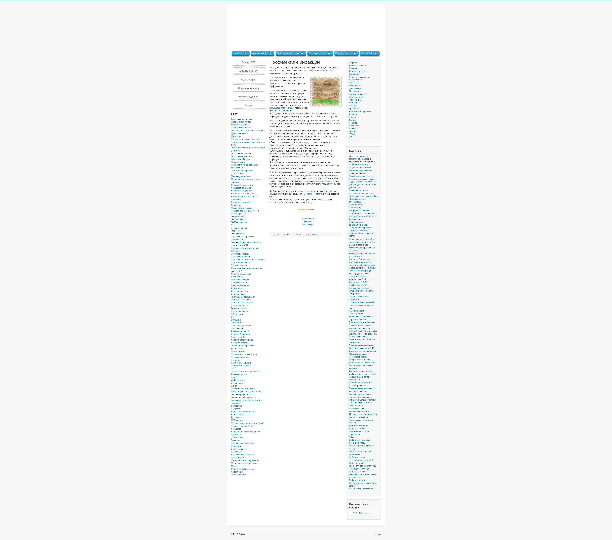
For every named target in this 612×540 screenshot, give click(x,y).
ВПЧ (233, 316)
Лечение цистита (239, 374)
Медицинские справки (241, 207)
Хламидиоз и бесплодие (361, 371)
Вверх (378, 533)
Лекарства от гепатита (242, 184)
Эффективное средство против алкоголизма (360, 229)
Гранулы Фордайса (240, 285)
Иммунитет (236, 322)
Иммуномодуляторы (241, 325)
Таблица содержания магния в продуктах (362, 476)
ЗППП (234, 385)
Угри (351, 82)
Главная (237, 53)
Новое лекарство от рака (361, 176)
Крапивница (354, 108)
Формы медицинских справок (245, 139)
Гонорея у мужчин (239, 282)
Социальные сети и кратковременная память (361, 192)
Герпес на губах (238, 308)
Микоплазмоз (355, 85)
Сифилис (353, 62)
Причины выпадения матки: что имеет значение (362, 390)
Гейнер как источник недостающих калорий (360, 166)
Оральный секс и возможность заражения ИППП (246, 244)
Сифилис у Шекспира (359, 439)
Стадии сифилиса (239, 265)
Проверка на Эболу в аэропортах (359, 433)
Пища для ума (356, 204)
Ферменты (236, 230)
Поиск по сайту (238, 474)
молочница (321, 180)
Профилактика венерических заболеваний (245, 166)
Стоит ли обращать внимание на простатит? (246, 269)
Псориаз (353, 122)
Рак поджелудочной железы (362, 216)
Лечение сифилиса (358, 65)
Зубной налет (237, 382)
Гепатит (352, 131)
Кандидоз (235, 359)
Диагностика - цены (287, 53)
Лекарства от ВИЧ (358, 282)
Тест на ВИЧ (237, 219)
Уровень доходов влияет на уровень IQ (362, 186)
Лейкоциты (236, 205)
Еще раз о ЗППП (357, 428)
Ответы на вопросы (248, 87)
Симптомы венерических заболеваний (243, 238)
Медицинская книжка (241, 121)
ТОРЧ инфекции (239, 222)
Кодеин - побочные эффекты (363, 181)
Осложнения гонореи (241, 153)
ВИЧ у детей (237, 314)
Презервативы (238, 162)
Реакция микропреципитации (245, 248)
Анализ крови (237, 414)
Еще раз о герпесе (358, 471)
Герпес (352, 128)
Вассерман (236, 405)
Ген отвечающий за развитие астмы (363, 484)
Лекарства (236, 428)
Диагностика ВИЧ (357, 279)
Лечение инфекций (240, 331)
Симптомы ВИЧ (356, 276)
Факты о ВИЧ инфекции (360, 270)
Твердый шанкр (238, 216)
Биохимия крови (239, 448)
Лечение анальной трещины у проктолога (362, 255)
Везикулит (236, 434)
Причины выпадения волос (362, 345)
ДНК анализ (237, 417)
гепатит (318, 193)
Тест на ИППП (248, 62)
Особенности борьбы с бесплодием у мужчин (248, 149)
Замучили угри (356, 313)
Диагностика (308, 218)
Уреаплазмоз (355, 88)
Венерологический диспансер (245, 431)
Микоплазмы (355, 379)
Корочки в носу (356, 219)
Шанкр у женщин (239, 227)
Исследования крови (241, 365)
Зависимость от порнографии (363, 196)
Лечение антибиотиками (242, 468)
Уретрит (353, 119)
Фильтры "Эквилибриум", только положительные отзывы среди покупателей (362, 262)
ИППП (234, 368)
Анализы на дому (248, 70)
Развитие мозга (356, 310)
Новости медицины (248, 96)
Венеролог (236, 440)
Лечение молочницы (241, 273)
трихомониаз (287, 107)
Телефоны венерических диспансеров (243, 347)
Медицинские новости (241, 127)
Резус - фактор (238, 213)
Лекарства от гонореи (241, 187)
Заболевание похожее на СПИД (361, 447)
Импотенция (237, 328)
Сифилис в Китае (357, 480)
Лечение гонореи (357, 71)
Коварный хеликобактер (242, 425)
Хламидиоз (308, 224)
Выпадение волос (239, 311)
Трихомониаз (355, 99)
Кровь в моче (237, 351)
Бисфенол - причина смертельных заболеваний (362, 212)
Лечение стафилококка (242, 339)
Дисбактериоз (237, 293)
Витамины (236, 319)
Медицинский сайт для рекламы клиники (246, 180)
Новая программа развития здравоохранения (362, 318)
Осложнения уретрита (241, 156)
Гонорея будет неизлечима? (362, 465)
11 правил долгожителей (361, 460)
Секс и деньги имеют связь (362, 178)
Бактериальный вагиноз (242, 454)
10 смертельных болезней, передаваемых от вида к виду (362, 305)
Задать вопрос (248, 79)
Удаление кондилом (358, 224)
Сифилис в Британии (359, 376)
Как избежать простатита (361, 488)
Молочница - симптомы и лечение (361, 367)
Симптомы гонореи (240, 253)
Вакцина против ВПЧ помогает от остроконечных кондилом (362, 247)
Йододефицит (355, 207)
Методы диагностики (241, 176)
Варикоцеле (237, 437)
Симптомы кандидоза (241, 118)
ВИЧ (351, 137)
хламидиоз (274, 107)
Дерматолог (237, 288)
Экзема (352, 105)
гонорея (297, 104)
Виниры (234, 377)
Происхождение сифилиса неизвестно (362, 341)
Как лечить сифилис (241, 362)
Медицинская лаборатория (244, 463)
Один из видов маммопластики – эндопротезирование (359, 408)
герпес (310, 193)
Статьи (248, 105)
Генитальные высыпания (243, 296)
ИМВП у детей (238, 380)
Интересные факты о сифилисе (359, 298)
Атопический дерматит (360, 111)
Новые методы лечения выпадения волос (360, 172)
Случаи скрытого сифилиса (362, 351)
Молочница (354, 91)
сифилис (287, 110)
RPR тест (235, 250)
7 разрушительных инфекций (363, 267)
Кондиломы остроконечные (244, 354)
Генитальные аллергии (242, 302)
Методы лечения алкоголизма (357, 200)
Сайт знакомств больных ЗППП (361, 235)
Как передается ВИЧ (359, 273)
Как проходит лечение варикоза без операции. (360, 395)
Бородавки (236, 446)
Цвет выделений (239, 133)
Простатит (354, 125)
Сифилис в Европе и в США (362, 373)
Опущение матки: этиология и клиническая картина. (362, 401)
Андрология (237, 471)
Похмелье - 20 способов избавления (360, 453)
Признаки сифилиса (358, 425)
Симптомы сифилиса (241, 256)
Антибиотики (237, 276)
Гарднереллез (356, 96)
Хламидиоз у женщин (359, 468)
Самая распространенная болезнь (361, 421)
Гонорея (308, 221)
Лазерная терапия (239, 342)
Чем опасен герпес (358, 356)
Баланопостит (238, 457)
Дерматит (353, 102)
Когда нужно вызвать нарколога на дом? (248, 143)
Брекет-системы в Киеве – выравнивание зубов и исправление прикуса (362, 325)
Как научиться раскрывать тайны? (247, 423)
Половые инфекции (240, 159)
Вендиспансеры (356, 221)
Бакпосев (235, 408)
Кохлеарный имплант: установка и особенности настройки (361, 290)
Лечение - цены (316, 53)
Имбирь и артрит (357, 457)
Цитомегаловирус (357, 93)
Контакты (366, 53)
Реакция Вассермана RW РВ (245, 210)
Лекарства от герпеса (241, 202)
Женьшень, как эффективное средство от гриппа (363, 415)
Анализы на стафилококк (243, 411)
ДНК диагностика (239, 291)
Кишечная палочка (240, 357)
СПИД (352, 134)
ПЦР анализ (237, 420)
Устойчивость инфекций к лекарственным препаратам (362, 240)
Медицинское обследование (244, 460)
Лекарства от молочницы (243, 193)
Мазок (234, 466)
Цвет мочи (236, 136)
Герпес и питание (357, 462)
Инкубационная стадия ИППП (245, 371)
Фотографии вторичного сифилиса (248, 130)
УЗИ (233, 225)
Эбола (352, 437)
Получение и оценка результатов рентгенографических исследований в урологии (247, 394)
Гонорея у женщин (240, 279)
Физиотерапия (238, 233)
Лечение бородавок (240, 334)
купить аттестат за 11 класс (359, 157)
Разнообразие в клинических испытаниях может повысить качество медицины (363, 333)
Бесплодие (236, 451)
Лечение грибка (238, 337)
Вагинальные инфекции (242, 443)
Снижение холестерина (360, 382)
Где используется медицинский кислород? (246, 401)
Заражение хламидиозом (243, 388)
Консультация (343, 53)
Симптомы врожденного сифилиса (248, 259)
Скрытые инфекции (240, 262)
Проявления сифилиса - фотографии (242, 172)
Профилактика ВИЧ (358, 285)
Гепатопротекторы (239, 305)
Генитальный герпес (241, 299)
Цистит (352, 116)
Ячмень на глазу (357, 442)
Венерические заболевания (362, 362)
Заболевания (259, 53)
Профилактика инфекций (361, 359)
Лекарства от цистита (241, 190)
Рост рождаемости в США (361, 348)
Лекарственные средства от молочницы (244, 198)
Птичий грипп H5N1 (358, 385)
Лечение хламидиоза (359, 76)
